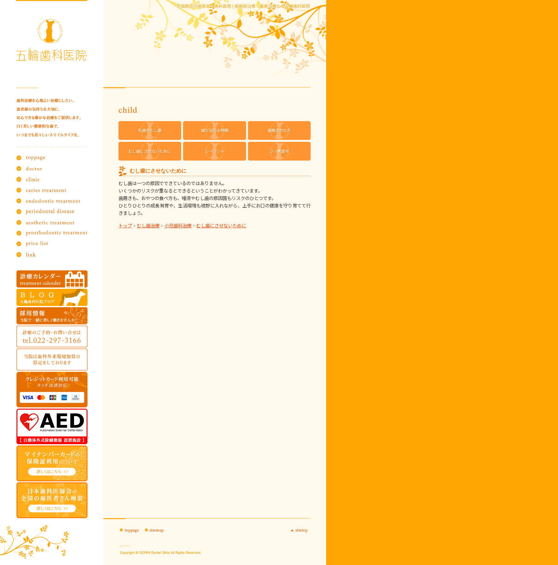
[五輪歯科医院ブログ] (52, 297)
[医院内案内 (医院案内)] (52, 426)
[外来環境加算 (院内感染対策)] (52, 359)
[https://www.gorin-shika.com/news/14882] (52, 463)
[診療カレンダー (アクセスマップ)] (52, 279)
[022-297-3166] (52, 336)
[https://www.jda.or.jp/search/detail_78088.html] (52, 500)
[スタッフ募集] (52, 315)
